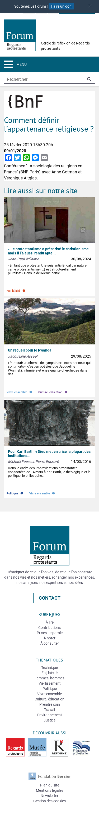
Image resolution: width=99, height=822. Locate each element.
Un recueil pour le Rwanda (29, 350)
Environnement (49, 715)
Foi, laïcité (16, 290)
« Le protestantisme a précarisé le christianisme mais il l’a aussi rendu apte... (48, 251)
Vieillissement (50, 683)
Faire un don (61, 6)
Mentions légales (49, 790)
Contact (49, 598)
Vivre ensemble (20, 391)
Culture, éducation (53, 391)
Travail (49, 710)
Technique (49, 667)
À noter (49, 638)
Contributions (49, 627)
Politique (15, 492)
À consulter (49, 643)
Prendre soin (49, 704)
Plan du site (49, 785)
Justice (49, 720)
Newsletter (49, 796)
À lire (50, 622)
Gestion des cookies (49, 801)
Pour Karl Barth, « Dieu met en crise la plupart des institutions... (49, 453)
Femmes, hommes (49, 678)
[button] (90, 6)
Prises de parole (50, 633)
